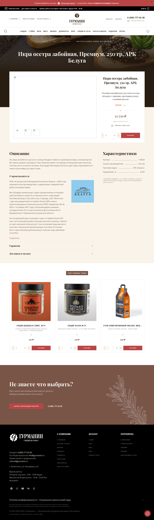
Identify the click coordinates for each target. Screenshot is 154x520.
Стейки (32, 31)
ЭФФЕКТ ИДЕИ (38, 514)
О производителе (19, 176)
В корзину (130, 135)
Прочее (122, 31)
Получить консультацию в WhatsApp (26, 406)
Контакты (118, 19)
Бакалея (53, 31)
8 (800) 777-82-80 (55, 406)
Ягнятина (124, 451)
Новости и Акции (28, 19)
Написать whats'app (138, 20)
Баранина (124, 447)
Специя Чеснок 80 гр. (77, 325)
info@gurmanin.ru (36, 455)
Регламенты (61, 455)
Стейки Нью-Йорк (127, 443)
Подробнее (14, 238)
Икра (73, 31)
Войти (143, 8)
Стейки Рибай (125, 440)
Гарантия (14, 245)
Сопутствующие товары (77, 273)
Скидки (23, 31)
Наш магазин (14, 8)
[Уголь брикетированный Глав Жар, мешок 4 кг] (122, 301)
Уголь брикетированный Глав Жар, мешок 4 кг (124, 325)
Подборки (113, 31)
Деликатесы (64, 31)
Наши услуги (61, 459)
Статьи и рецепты (43, 19)
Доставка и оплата (29, 8)
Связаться (109, 19)
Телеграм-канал (68, 3)
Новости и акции (63, 466)
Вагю (39, 31)
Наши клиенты (62, 463)
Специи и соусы (84, 31)
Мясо (45, 31)
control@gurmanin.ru (18, 461)
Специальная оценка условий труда (55, 500)
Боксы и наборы (99, 31)
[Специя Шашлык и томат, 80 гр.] (31, 301)
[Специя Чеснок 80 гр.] (77, 301)
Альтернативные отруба (129, 455)
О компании (13, 19)
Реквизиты (60, 451)
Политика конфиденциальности (23, 500)
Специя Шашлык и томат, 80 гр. (31, 325)
